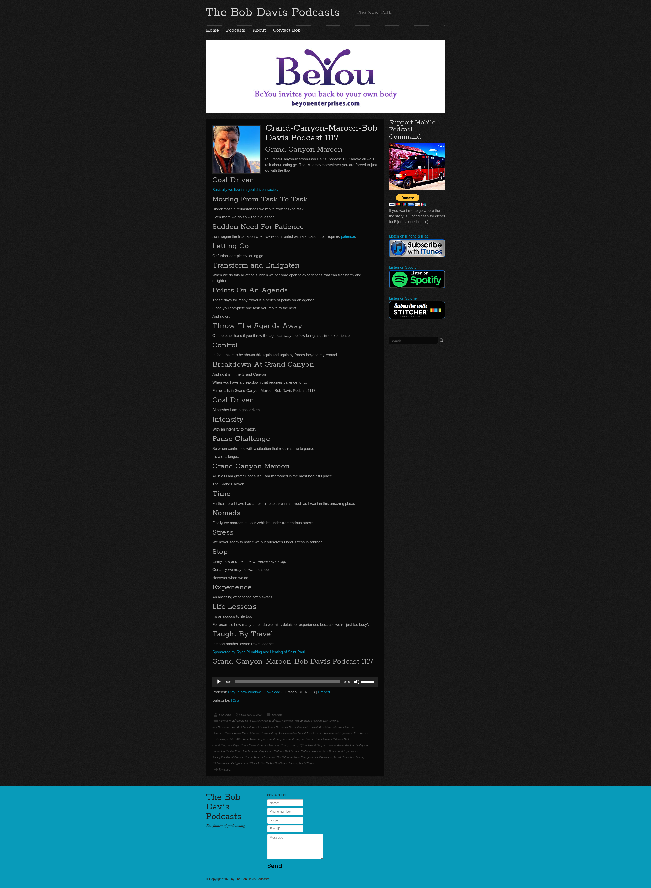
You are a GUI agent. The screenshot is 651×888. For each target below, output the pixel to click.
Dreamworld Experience (338, 733)
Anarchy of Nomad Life (314, 720)
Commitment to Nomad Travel (296, 733)
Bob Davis (225, 714)
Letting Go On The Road (226, 751)
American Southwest (268, 720)
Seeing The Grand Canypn (228, 757)
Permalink (225, 769)
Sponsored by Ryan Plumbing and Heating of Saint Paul (258, 652)
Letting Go (362, 745)
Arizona (333, 720)
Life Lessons (250, 751)
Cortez (319, 733)
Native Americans (311, 751)
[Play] (218, 681)
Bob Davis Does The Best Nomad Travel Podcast (240, 727)
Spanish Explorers (264, 757)
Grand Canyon (276, 739)
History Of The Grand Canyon (308, 745)
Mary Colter (265, 751)
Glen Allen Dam (239, 739)
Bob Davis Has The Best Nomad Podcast (294, 727)
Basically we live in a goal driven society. (245, 189)
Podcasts (235, 30)
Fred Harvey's (220, 739)
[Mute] (356, 681)
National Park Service (286, 751)
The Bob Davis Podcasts (273, 12)
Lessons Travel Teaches (340, 745)
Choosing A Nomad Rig (264, 733)
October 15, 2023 (251, 714)
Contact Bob (287, 30)
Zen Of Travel (306, 763)
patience (348, 236)
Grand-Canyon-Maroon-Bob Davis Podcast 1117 (321, 133)
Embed (324, 692)
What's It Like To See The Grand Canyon (273, 763)
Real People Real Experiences (340, 751)
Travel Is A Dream (352, 757)
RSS (235, 700)
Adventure (225, 720)
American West (290, 720)
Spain (248, 757)
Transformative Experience (316, 757)
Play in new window (244, 692)
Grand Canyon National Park (332, 739)
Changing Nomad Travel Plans (230, 733)
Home (212, 30)
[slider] (368, 681)
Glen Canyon (258, 739)
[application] (295, 682)
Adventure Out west (243, 720)
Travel (337, 757)
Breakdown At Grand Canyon (336, 727)
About (259, 30)
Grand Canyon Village (225, 745)
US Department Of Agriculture (230, 763)
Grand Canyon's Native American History (265, 745)
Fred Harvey (361, 733)
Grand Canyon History (299, 739)
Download (272, 692)
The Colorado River (288, 757)
